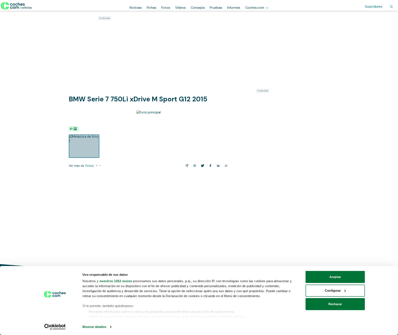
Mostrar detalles (94, 327)
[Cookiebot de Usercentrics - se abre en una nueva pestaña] (55, 327)
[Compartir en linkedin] (217, 165)
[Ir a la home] (16, 5)
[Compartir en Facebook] (209, 165)
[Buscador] (391, 6)
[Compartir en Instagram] (194, 165)
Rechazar (335, 304)
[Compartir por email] (186, 165)
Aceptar (335, 277)
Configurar (333, 290)
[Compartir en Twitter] (201, 165)
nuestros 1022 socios (116, 281)
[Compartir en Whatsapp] (225, 165)
